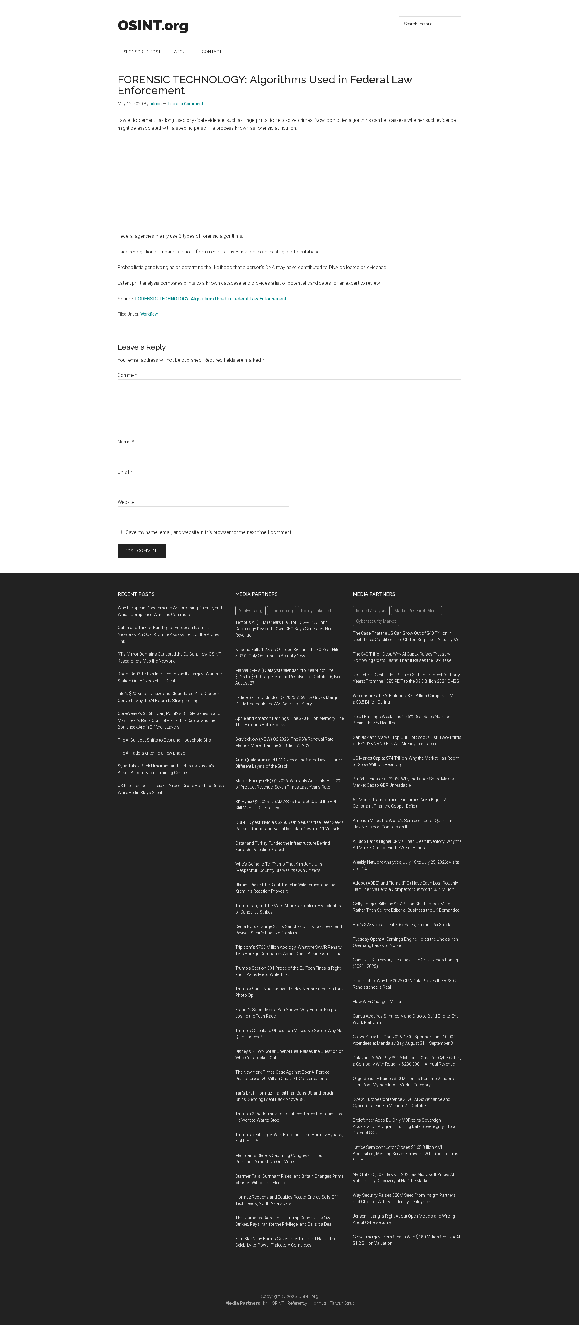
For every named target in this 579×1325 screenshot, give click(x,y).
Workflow (149, 314)
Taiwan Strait (342, 1303)
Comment (130, 375)
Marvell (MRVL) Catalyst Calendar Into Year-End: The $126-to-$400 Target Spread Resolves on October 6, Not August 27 (288, 676)
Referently (297, 1303)
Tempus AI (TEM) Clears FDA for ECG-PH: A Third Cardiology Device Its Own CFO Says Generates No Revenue (283, 628)
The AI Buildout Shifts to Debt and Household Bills (164, 740)
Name (126, 442)
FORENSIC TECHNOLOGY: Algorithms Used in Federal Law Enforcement (210, 299)
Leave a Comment (185, 103)
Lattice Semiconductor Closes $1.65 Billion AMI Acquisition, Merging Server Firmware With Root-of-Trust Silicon (406, 1153)
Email (125, 472)
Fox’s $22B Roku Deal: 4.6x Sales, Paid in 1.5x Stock (401, 924)
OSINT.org (153, 25)
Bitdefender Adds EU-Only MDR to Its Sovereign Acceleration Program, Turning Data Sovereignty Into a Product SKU (404, 1126)
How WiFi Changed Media (377, 1001)
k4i (265, 1303)
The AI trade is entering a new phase (151, 753)
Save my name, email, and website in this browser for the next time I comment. (209, 532)
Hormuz (319, 1303)
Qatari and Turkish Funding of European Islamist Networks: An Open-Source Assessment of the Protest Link (169, 634)
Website (126, 502)
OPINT (278, 1303)
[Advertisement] (289, 182)
